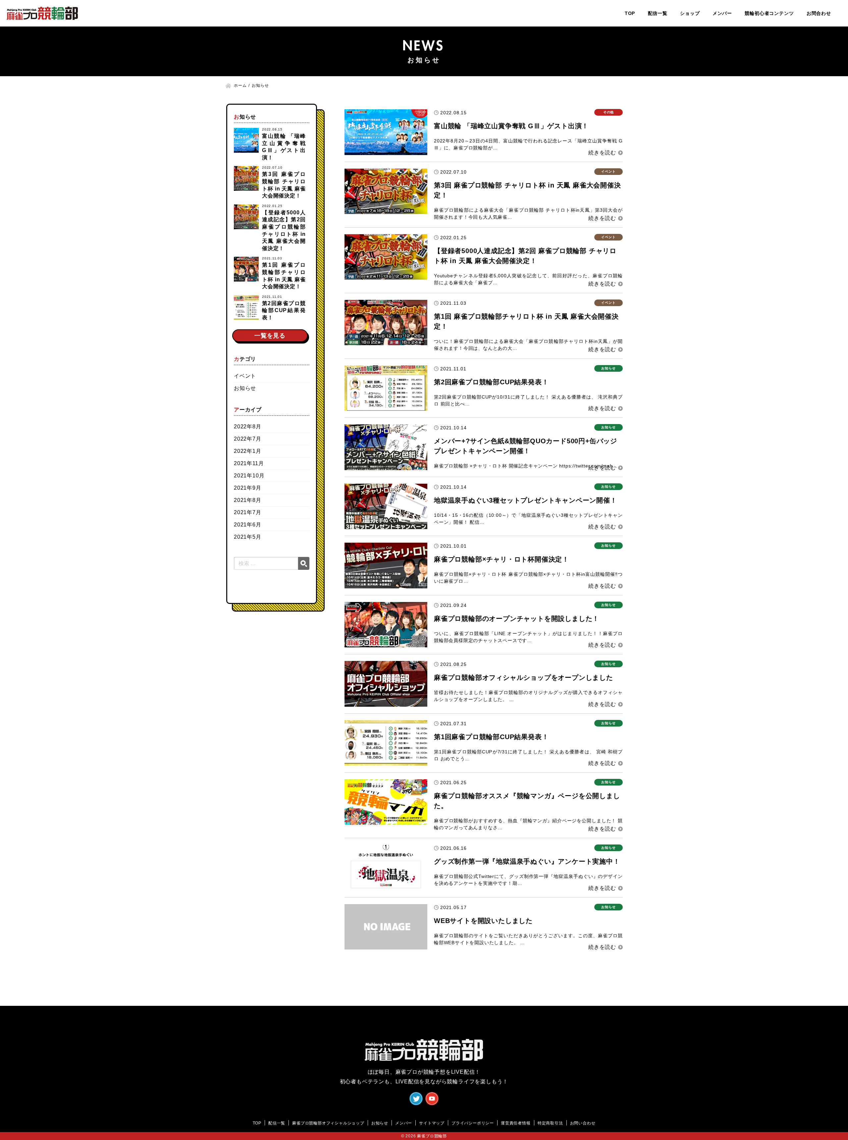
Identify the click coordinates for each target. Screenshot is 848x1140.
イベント (245, 376)
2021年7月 (247, 512)
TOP (630, 13)
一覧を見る (270, 335)
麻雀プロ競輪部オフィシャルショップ (328, 1123)
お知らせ (245, 388)
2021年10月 (249, 475)
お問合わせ (819, 13)
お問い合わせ (583, 1123)
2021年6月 (247, 524)
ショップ (690, 13)
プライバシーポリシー (472, 1123)
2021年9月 (247, 488)
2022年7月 (247, 439)
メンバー (722, 13)
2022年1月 (247, 451)
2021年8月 (247, 500)
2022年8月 (247, 426)
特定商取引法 (550, 1123)
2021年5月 (247, 537)
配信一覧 (657, 13)
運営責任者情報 (516, 1123)
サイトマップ (432, 1123)
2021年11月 (249, 463)
